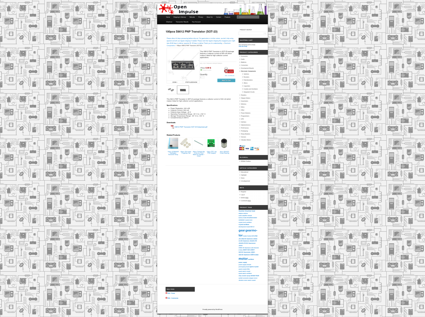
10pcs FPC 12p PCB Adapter (212, 152)
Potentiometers (248, 80)
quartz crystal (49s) (244, 269)
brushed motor (252, 218)
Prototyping (244, 131)
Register (243, 192)
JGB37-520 (246, 250)
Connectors (244, 65)
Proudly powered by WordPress (212, 309)
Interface (243, 122)
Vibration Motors (246, 140)
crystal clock (248, 220)
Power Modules (245, 113)
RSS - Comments (172, 298)
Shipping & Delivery (179, 17)
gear (242, 230)
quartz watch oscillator (245, 273)
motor (243, 258)
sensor (253, 275)
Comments (246, 201)
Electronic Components (248, 71)
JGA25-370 (253, 241)
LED (252, 254)
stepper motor (253, 278)
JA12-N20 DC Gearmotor (246, 239)
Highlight (243, 175)
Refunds (192, 17)
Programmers (245, 116)
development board (244, 227)
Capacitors (247, 86)
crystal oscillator (244, 224)
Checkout (169, 22)
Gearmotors (244, 101)
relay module (242, 275)
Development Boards (247, 68)
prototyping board (244, 267)
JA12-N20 (254, 236)
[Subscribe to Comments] (166, 298)
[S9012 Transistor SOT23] (171, 90)
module (256, 255)
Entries (244, 198)
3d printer (242, 211)
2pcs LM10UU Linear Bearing (224, 152)
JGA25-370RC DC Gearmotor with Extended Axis (249, 248)
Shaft (257, 276)
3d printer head (250, 211)
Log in (243, 195)
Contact (218, 17)
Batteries (243, 62)
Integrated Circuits (249, 92)
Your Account (196, 22)
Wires (242, 107)
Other (242, 110)
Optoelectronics (245, 125)
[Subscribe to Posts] (166, 293)
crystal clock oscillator (245, 222)
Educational (244, 172)
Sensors (243, 137)
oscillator (251, 259)
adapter (241, 213)
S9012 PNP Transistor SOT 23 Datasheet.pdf (191, 127)
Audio (243, 59)
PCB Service (245, 128)
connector (242, 220)
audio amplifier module (245, 215)
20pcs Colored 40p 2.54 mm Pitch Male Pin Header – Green (199, 153)
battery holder (243, 217)
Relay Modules (245, 134)
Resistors (246, 77)
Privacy (200, 17)
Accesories (244, 56)
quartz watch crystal (244, 271)
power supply (243, 262)
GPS (242, 119)
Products (227, 17)
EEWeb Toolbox (246, 161)
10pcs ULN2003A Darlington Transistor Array (173, 152)
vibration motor (243, 280)
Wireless (243, 104)
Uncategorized (245, 181)
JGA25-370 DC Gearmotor (247, 243)
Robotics (243, 95)
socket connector (244, 278)
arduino (245, 213)
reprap (248, 275)
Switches (246, 74)
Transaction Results (182, 22)
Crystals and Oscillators (251, 89)
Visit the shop (243, 46)
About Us (210, 17)
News (242, 178)
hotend (249, 236)
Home (168, 17)
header (245, 236)
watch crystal (252, 280)
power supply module (245, 264)
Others (246, 83)
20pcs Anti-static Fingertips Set (186, 152)
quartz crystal (254, 267)
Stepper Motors (245, 98)
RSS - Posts (171, 293)
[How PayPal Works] (249, 151)
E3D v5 (252, 227)
